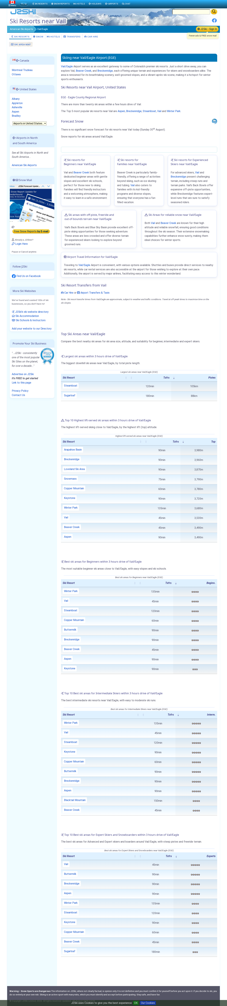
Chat (127, 3)
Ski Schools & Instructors (30, 320)
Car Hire (92, 36)
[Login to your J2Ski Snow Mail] (32, 202)
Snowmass (70, 478)
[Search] (214, 11)
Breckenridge (105, 70)
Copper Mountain (74, 488)
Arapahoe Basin (73, 449)
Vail (159, 111)
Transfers (73, 36)
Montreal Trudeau (22, 70)
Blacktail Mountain (75, 800)
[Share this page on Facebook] (214, 21)
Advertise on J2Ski (23, 374)
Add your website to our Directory (32, 328)
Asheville (17, 107)
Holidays (96, 3)
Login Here (21, 243)
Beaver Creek (83, 70)
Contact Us (18, 395)
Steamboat (149, 111)
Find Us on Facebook (28, 276)
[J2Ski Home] (23, 14)
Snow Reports (61, 3)
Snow (39, 36)
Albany (16, 98)
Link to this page (21, 382)
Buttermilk (70, 629)
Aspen (121, 111)
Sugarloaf (69, 395)
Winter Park (173, 111)
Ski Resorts (21, 36)
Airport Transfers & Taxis (95, 292)
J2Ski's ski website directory (31, 311)
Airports (113, 3)
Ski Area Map (22, 44)
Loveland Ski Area (74, 469)
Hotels (55, 36)
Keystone (69, 498)
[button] (126, 377)
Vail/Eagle (67, 66)
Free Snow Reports (31, 231)
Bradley (16, 115)
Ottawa (16, 74)
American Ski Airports (21, 29)
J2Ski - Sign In (208, 29)
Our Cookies (148, 1003)
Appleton (17, 103)
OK (136, 1003)
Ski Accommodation (27, 316)
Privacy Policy (20, 390)
